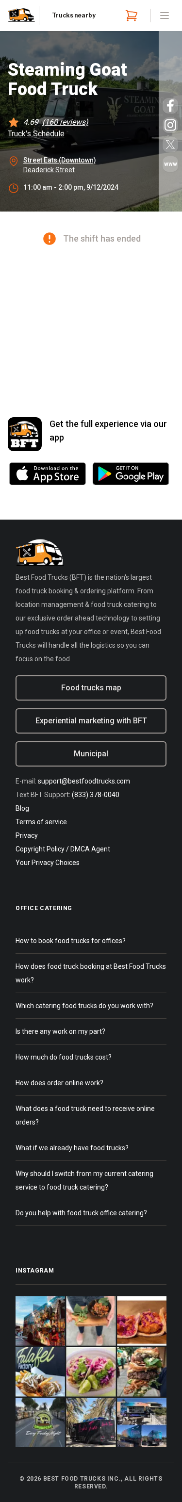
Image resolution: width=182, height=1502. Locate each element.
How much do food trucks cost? (64, 1057)
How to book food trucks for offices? (71, 941)
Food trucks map (91, 687)
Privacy (27, 835)
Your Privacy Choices (48, 862)
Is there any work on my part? (60, 1031)
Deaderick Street (49, 170)
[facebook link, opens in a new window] (170, 106)
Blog (22, 808)
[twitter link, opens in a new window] (170, 144)
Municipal (91, 753)
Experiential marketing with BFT (91, 720)
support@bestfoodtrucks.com (84, 781)
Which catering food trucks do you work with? (84, 1006)
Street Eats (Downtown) (59, 160)
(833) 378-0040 (95, 795)
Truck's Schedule (36, 133)
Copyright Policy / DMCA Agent (63, 849)
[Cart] (129, 15)
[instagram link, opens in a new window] (170, 125)
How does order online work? (59, 1083)
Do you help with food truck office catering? (81, 1213)
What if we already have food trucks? (72, 1148)
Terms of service (41, 822)
